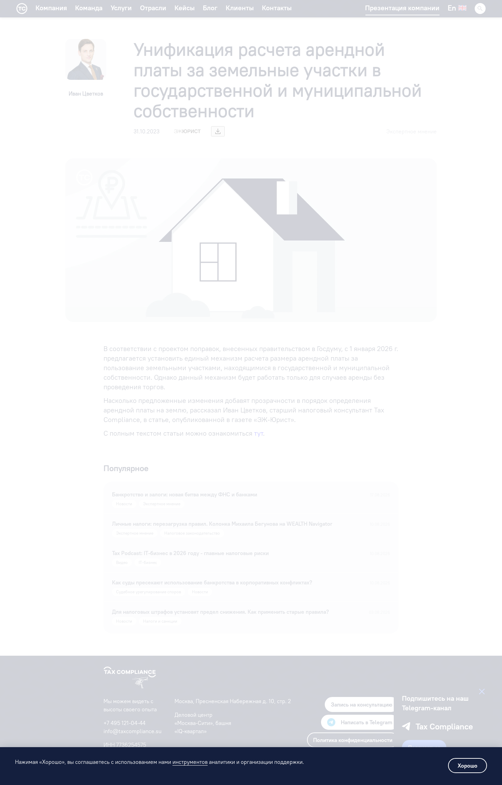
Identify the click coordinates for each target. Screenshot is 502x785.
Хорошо (467, 765)
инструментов (190, 761)
